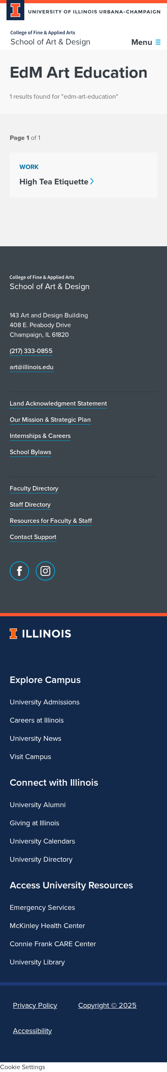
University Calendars (42, 841)
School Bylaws (30, 452)
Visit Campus (30, 756)
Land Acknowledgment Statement (58, 403)
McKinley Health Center (47, 925)
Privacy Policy (35, 1005)
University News (35, 738)
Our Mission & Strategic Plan (50, 419)
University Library (37, 962)
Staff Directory (30, 504)
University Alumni (38, 804)
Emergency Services (42, 907)
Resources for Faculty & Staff (51, 520)
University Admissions (44, 702)
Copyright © (107, 1005)
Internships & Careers (40, 435)
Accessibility (32, 1030)
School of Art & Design (50, 42)
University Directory (41, 859)
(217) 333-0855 (31, 350)
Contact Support (33, 536)
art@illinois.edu (32, 367)
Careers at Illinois (37, 720)
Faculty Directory (34, 488)
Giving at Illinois (34, 823)
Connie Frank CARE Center (53, 944)
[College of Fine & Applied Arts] (50, 32)
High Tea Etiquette (53, 181)
